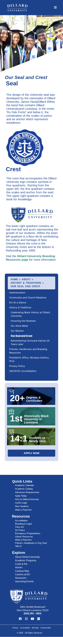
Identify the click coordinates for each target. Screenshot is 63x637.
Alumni (18, 567)
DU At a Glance (17, 302)
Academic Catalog (24, 489)
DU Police (20, 530)
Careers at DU (22, 574)
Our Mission (17, 330)
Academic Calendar (24, 485)
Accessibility (25, 628)
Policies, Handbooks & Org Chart (31, 543)
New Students (22, 506)
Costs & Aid (21, 564)
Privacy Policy (17, 366)
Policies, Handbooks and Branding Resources (28, 351)
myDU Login (21, 502)
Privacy (15, 628)
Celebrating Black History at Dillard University (30, 314)
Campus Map (22, 571)
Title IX (18, 546)
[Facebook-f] (20, 618)
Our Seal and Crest (21, 335)
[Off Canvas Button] (55, 7)
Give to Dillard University (27, 499)
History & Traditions (26, 283)
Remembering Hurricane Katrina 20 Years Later (30, 342)
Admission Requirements (27, 492)
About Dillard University (27, 557)
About (26, 279)
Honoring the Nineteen (23, 320)
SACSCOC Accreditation (22, 370)
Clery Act (19, 527)
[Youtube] (32, 618)
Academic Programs (25, 560)
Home (14, 279)
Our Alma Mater (19, 325)
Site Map (35, 628)
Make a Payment (23, 509)
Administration (17, 292)
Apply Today (21, 496)
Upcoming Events (24, 581)
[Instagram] (26, 618)
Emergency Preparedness (27, 533)
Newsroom (20, 578)
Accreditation (21, 520)
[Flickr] (38, 618)
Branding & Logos (23, 523)
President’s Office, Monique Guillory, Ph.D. (29, 359)
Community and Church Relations (27, 297)
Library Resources (24, 536)
